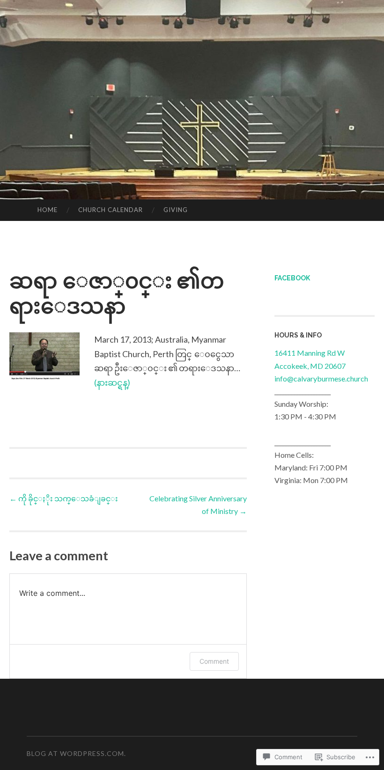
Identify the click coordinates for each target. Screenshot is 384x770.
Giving (175, 209)
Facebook (292, 278)
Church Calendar (110, 209)
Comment (214, 661)
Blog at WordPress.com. (76, 753)
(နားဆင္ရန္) (112, 382)
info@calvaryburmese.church (321, 378)
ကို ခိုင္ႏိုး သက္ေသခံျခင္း (63, 498)
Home (47, 209)
